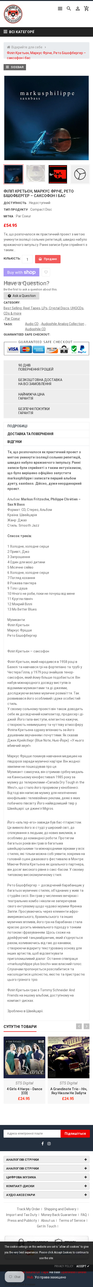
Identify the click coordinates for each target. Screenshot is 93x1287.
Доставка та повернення (30, 434)
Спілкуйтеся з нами (20, 1284)
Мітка (8, 216)
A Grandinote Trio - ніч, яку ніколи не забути (68, 1091)
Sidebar (17, 67)
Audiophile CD (35, 329)
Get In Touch (46, 1226)
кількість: (12, 258)
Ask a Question (24, 296)
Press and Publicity (22, 1220)
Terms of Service (72, 1220)
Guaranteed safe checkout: (27, 334)
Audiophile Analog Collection (62, 324)
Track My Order (28, 1209)
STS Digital (24, 1083)
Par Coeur (23, 216)
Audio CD (32, 324)
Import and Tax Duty (21, 1215)
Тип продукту (16, 209)
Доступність (15, 203)
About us (48, 1220)
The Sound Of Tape (34, 1272)
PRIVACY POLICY (63, 1266)
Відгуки (14, 442)
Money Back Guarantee (59, 1215)
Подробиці (17, 426)
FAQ (84, 1215)
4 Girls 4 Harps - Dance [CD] (24, 1091)
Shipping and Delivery (60, 1209)
